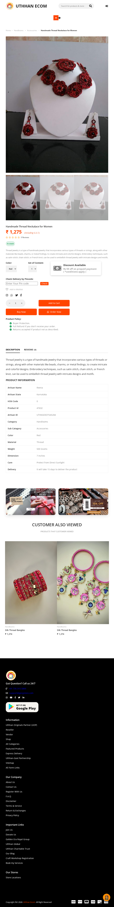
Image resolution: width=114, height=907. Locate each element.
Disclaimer (11, 801)
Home (8, 30)
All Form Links (13, 767)
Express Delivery (14, 753)
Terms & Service (14, 805)
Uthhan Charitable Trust (18, 848)
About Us (10, 782)
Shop (8, 739)
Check (44, 283)
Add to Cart (54, 303)
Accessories (32, 30)
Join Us (9, 829)
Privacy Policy (12, 815)
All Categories (12, 744)
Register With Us (14, 791)
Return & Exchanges (16, 810)
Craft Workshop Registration (20, 858)
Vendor (9, 734)
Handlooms (18, 30)
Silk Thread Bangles (15, 630)
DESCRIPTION (13, 349)
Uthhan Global (13, 844)
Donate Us (11, 834)
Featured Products (15, 748)
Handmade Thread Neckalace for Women (59, 30)
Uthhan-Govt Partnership (18, 758)
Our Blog (10, 853)
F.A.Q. (8, 796)
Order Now (55, 311)
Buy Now (21, 311)
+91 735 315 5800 (17, 688)
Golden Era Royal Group (18, 839)
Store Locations (13, 877)
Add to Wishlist (16, 289)
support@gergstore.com (21, 693)
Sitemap (10, 762)
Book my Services (14, 863)
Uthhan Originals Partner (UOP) (21, 725)
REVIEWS (30, 349)
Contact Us (11, 786)
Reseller (10, 729)
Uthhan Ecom (29, 902)
